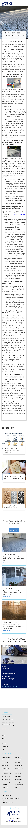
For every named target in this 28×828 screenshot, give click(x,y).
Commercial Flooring (8, 725)
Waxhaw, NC (18, 782)
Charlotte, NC (6, 757)
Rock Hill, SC (18, 774)
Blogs (3, 735)
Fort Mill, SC (5, 765)
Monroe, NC (18, 763)
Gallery (4, 744)
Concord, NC (5, 787)
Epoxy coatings (15, 324)
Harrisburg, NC (6, 771)
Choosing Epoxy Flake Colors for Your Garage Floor (13, 507)
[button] (24, 3)
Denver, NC (5, 763)
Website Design (18, 821)
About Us (4, 738)
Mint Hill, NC (18, 760)
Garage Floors (6, 716)
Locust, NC (5, 785)
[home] (6, 3)
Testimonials (5, 741)
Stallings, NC (18, 779)
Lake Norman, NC (7, 782)
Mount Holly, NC (19, 768)
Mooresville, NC (19, 765)
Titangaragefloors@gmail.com (9, 673)
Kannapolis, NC (6, 779)
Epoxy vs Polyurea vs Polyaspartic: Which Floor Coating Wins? (12, 450)
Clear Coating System (8, 722)
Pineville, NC (18, 771)
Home (3, 733)
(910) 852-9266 (5, 668)
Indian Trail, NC (6, 776)
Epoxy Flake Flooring (7, 719)
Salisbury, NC (18, 776)
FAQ (3, 749)
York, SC (17, 787)
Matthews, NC (18, 757)
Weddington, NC (19, 785)
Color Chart (5, 746)
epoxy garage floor (20, 214)
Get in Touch (14, 530)
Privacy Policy (10, 820)
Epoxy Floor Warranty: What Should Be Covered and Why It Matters (13, 478)
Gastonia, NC (5, 768)
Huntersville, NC (6, 774)
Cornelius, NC (5, 760)
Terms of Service (17, 820)
